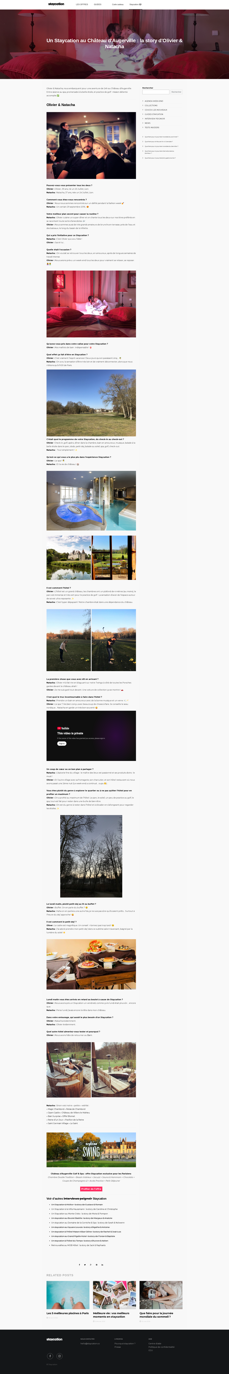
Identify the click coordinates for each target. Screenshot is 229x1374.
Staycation (136, 4)
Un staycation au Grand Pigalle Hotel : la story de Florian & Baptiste (83, 1236)
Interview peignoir (155, 119)
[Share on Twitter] (85, 1264)
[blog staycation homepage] (56, 4)
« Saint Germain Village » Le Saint (62, 1123)
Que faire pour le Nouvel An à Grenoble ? (159, 141)
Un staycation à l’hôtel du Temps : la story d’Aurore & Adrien (79, 1241)
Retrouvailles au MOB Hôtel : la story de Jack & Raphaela (78, 1245)
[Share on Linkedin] (102, 1264)
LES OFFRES (82, 4)
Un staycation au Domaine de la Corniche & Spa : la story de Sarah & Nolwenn (88, 1223)
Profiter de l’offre (91, 1189)
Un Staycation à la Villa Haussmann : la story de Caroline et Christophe (84, 1209)
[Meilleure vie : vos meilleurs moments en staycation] (114, 1295)
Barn (89, 1035)
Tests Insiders (152, 127)
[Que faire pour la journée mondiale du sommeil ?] (161, 1295)
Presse (117, 1347)
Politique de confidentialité (161, 1347)
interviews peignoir (78, 1198)
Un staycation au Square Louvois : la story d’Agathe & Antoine (80, 1227)
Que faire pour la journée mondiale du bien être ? (161, 146)
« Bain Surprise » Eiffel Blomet (61, 1116)
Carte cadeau (118, 4)
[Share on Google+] (91, 1264)
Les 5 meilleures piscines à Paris (68, 1313)
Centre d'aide (154, 1343)
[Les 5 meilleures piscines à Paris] (68, 1295)
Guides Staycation (154, 114)
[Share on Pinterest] (97, 1264)
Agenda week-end (154, 101)
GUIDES (97, 4)
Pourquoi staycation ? (124, 1343)
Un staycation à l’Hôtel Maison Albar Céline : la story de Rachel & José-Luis (86, 1232)
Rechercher (147, 88)
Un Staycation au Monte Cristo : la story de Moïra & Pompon (79, 1214)
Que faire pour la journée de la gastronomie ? (160, 158)
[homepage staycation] (54, 1340)
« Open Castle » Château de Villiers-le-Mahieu (68, 1113)
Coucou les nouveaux (156, 110)
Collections (151, 105)
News (147, 123)
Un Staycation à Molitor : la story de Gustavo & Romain (77, 1205)
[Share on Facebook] (79, 1264)
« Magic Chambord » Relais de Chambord (66, 1109)
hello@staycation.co (90, 1343)
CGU (150, 1350)
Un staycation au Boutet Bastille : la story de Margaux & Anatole (82, 1218)
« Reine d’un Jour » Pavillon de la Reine (65, 1120)
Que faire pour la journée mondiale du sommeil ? (161, 137)
